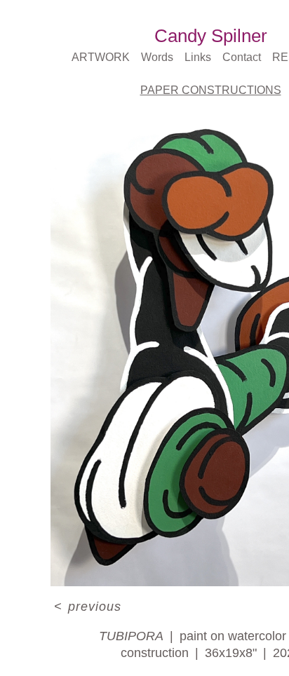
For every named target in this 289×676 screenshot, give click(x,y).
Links (197, 57)
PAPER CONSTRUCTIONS (210, 90)
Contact (242, 57)
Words (155, 57)
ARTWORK (101, 57)
